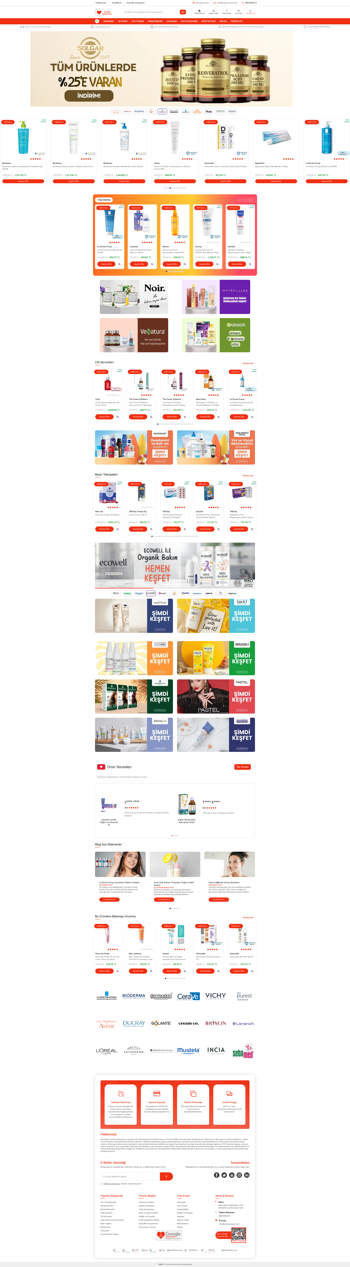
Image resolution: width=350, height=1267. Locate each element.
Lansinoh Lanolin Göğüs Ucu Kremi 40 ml (109, 822)
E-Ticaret (166, 1264)
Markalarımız (182, 1223)
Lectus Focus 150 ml (138, 515)
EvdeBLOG (117, 3)
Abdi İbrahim (311, 163)
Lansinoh (134, 246)
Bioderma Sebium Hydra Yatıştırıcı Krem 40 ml (22, 166)
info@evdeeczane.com (227, 3)
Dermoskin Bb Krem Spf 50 (241, 956)
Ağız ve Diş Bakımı (189, 21)
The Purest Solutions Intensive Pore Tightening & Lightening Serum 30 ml (141, 403)
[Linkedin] (247, 1175)
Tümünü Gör (236, 21)
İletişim (180, 1227)
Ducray (198, 246)
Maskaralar (105, 1227)
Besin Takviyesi (209, 21)
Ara (183, 12)
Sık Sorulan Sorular (147, 1227)
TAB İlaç (166, 511)
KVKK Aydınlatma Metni (149, 1220)
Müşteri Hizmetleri (185, 1213)
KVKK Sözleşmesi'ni (112, 1184)
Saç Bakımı (172, 21)
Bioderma (6, 163)
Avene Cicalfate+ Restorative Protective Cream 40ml (121, 167)
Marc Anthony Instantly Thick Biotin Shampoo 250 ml (140, 958)
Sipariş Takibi (183, 1220)
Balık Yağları (105, 1223)
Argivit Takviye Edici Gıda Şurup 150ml (186, 821)
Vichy (97, 399)
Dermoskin (158, 163)
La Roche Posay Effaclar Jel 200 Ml (109, 251)
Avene (106, 163)
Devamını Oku (109, 899)
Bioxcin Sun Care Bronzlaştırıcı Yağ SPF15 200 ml (173, 251)
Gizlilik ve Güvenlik (147, 1216)
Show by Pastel (102, 953)
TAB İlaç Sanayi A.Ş (138, 511)
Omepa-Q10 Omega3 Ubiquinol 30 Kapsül (172, 516)
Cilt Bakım (122, 21)
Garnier (166, 953)
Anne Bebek (108, 21)
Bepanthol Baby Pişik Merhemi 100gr (221, 166)
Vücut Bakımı (137, 21)
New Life (99, 511)
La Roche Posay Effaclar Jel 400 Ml (270, 166)
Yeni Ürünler (182, 1206)
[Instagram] (239, 1175)
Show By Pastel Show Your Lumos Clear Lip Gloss (107, 958)
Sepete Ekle (23, 181)
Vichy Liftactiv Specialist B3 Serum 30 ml (107, 403)
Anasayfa (181, 1202)
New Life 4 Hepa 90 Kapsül (107, 515)
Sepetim (180, 1216)
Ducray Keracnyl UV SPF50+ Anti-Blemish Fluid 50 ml (206, 251)
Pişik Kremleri (106, 1213)
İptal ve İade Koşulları (148, 1213)
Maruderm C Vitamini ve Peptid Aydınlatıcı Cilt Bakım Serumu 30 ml (208, 403)
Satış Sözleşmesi (146, 1209)
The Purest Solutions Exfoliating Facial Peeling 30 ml (174, 403)
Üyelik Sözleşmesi (146, 1206)
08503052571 (251, 3)
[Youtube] (231, 1175)
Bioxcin (166, 246)
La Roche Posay (262, 163)
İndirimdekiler (183, 1209)
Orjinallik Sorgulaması (148, 1223)
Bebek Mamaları (107, 1209)
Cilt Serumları (106, 1216)
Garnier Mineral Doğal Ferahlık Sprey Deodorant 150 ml (174, 958)
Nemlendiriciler (106, 1206)
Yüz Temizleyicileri (108, 1202)
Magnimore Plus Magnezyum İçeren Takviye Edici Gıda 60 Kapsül (242, 516)
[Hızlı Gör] (119, 264)
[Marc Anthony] (175, 69)
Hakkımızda (101, 3)
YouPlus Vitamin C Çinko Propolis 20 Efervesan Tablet (326, 167)
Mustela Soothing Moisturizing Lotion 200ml (239, 251)
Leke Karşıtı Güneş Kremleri (112, 1220)
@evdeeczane (202, 3)
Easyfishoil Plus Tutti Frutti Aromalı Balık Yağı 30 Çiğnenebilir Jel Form (207, 516)
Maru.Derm (201, 399)
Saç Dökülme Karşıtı (109, 1234)
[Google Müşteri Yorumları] (169, 1240)
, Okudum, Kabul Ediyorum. (123, 1184)
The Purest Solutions (138, 399)
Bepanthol (209, 163)
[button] (164, 188)
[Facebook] (216, 1175)
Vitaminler (104, 1230)
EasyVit (199, 511)
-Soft (160, 1264)
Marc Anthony (135, 953)
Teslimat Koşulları (146, 1202)
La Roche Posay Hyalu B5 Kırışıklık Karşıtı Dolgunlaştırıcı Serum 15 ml (242, 403)
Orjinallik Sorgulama (136, 3)
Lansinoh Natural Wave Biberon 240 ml (140, 251)
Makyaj (223, 21)
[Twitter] (224, 1175)
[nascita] (175, 565)
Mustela (231, 246)
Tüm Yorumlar (243, 767)
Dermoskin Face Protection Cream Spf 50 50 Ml (175, 166)
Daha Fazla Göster (245, 200)
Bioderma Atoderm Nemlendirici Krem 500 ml (72, 166)
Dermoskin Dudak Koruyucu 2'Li (208, 958)
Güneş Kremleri (155, 21)
